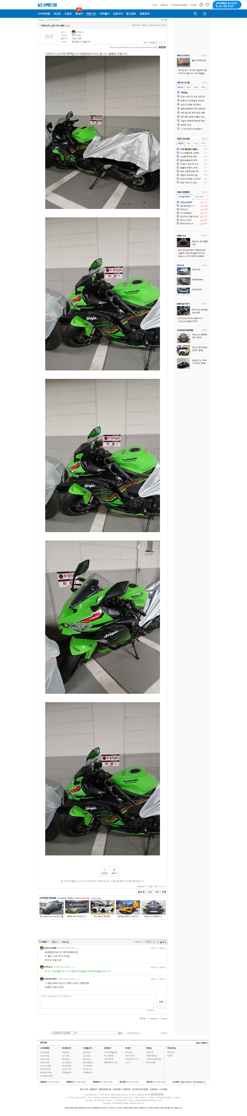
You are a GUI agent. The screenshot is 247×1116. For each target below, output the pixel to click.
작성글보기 (153, 42)
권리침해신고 (199, 1082)
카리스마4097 (192, 202)
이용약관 (126, 1089)
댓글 (85, 42)
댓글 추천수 (200, 197)
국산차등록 (108, 1056)
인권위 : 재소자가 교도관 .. (190, 164)
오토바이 (171, 1052)
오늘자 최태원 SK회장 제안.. (193, 121)
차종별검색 (66, 1072)
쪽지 (145, 42)
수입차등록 (108, 1059)
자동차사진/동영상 (153, 1059)
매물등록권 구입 (110, 1062)
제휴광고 (94, 1089)
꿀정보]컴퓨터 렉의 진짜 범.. (193, 108)
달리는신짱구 (192, 220)
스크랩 (150, 886)
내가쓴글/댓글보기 (133, 1033)
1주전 (188, 143)
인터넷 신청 (96, 898)
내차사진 (149, 1052)
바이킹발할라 (192, 213)
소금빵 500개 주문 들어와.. (190, 156)
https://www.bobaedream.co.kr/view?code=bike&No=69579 (134, 47)
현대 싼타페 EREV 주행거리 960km (193, 250)
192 (88, 42)
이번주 (180, 143)
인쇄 (156, 886)
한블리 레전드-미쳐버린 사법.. (190, 168)
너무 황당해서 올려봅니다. (190, 149)
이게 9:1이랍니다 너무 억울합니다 (193, 73)
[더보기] (205, 56)
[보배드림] (47, 5)
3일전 (203, 87)
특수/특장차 (67, 1062)
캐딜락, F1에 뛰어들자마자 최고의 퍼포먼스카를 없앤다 (193, 253)
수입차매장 (44, 1056)
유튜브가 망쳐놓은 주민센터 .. (194, 100)
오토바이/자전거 (53, 20)
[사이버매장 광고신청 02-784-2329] (227, 5)
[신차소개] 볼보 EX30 (187, 321)
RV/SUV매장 (45, 1069)
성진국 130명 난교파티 (191, 104)
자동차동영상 (151, 1056)
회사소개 (84, 1089)
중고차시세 (66, 1069)
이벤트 (170, 1056)
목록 (165, 20)
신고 (161, 42)
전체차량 (65, 1052)
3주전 (203, 143)
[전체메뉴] (204, 13)
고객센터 (154, 1089)
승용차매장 (44, 1062)
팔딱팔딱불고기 (192, 206)
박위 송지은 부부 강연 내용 (193, 113)
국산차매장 (44, 1052)
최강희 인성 (186, 125)
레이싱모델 (150, 1062)
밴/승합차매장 (46, 1072)
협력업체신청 (105, 1089)
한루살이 (192, 209)
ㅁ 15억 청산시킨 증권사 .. (192, 129)
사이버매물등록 (110, 1052)
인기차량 (65, 1056)
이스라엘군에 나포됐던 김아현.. (190, 153)
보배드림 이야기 (131, 1059)
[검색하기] (195, 13)
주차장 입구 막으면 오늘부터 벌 (192, 70)
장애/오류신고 (186, 1082)
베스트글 (128, 1052)
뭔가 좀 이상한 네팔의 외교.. (193, 117)
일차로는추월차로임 (192, 216)
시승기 (128, 1062)
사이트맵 (163, 1089)
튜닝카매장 (44, 1059)
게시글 (75, 42)
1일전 (188, 87)
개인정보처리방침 (140, 1089)
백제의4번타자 (192, 223)
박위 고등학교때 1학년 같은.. (190, 171)
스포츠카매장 (45, 1066)
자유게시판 (129, 1056)
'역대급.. (184, 92)
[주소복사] (162, 47)
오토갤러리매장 (46, 1076)
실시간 (180, 87)
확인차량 (65, 1059)
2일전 (195, 87)
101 (79, 42)
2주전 (195, 143)
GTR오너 (80, 32)
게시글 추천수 (184, 197)
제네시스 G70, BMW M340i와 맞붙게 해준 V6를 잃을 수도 (193, 256)
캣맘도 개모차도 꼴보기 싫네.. (190, 175)
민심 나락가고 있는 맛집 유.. (193, 96)
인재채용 (117, 1089)
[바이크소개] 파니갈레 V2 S (190, 318)
